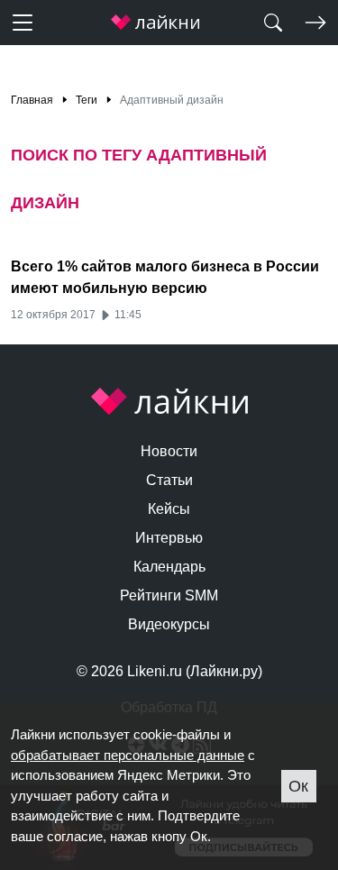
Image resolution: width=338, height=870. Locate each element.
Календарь (169, 566)
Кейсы (169, 509)
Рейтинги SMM (169, 595)
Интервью (169, 537)
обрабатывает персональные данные (127, 755)
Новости (169, 451)
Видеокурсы (169, 624)
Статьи (169, 480)
